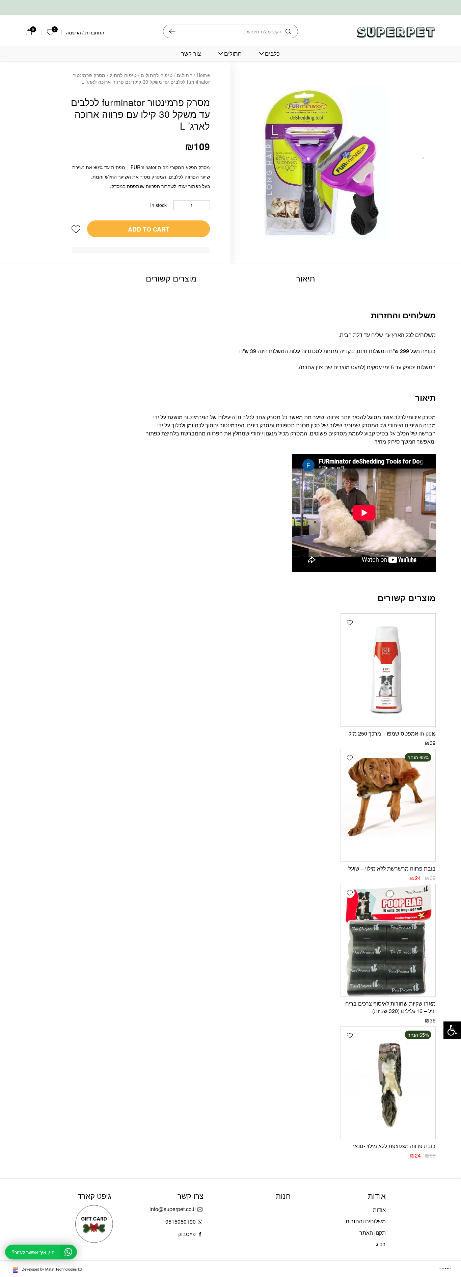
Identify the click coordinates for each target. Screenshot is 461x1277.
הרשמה (73, 32)
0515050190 (180, 1221)
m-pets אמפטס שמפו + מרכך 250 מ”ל (392, 733)
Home (203, 75)
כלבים (272, 53)
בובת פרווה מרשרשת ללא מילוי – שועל (392, 868)
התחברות (94, 32)
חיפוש (172, 31)
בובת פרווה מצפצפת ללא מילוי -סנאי (394, 1146)
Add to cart (148, 229)
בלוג (381, 1244)
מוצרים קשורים (171, 278)
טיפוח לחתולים (156, 75)
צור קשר (191, 53)
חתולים (233, 53)
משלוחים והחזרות (366, 1221)
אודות (379, 1210)
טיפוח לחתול (123, 75)
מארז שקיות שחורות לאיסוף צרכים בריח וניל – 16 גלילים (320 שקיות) (390, 1007)
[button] (76, 228)
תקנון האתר (372, 1232)
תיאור (305, 278)
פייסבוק (187, 1234)
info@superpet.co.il (173, 1209)
